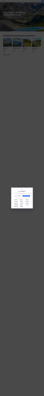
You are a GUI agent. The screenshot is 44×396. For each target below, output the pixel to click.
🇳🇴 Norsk (21, 204)
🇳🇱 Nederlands (16, 204)
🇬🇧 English (21, 201)
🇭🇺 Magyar (27, 203)
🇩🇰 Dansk (21, 199)
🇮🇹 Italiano (21, 203)
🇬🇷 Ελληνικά (16, 201)
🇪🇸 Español (27, 201)
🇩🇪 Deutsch (27, 199)
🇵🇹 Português (16, 206)
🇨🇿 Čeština (15, 199)
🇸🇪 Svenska (21, 206)
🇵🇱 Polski (27, 204)
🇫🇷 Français (15, 203)
